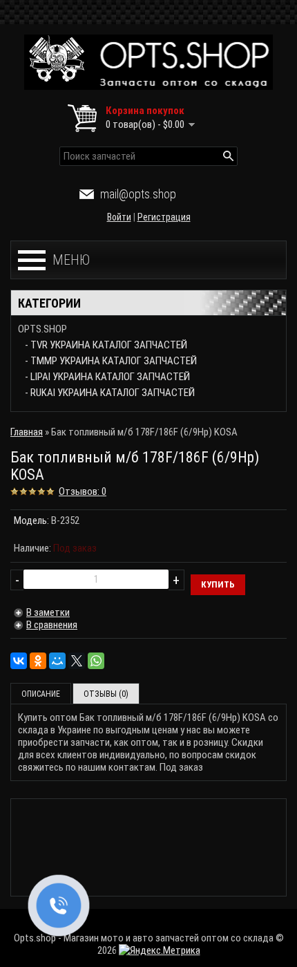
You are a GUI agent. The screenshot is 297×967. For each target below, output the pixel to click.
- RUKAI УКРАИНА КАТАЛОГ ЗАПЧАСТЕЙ (110, 392)
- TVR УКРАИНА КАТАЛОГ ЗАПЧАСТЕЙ (106, 345)
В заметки (48, 612)
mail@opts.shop (138, 194)
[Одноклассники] (38, 661)
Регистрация (164, 217)
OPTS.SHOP (42, 329)
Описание (40, 694)
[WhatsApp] (96, 661)
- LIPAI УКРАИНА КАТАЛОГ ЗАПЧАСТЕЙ (107, 376)
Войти (119, 217)
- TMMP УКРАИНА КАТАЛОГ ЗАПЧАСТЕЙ (111, 361)
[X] (76, 661)
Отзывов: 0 (82, 491)
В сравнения (51, 625)
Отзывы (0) (106, 694)
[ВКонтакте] (18, 661)
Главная (26, 432)
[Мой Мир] (57, 661)
